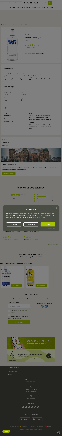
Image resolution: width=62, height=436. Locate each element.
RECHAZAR (14, 224)
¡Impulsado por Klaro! (51, 228)
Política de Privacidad (30, 215)
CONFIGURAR (31, 224)
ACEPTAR (47, 224)
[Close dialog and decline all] (56, 208)
